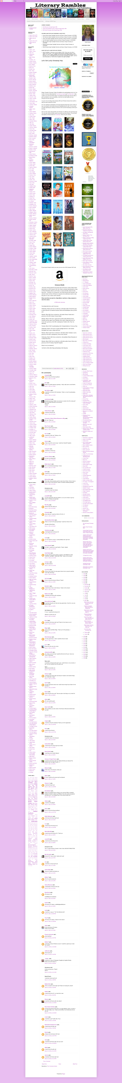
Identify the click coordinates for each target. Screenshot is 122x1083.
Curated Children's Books (88, 375)
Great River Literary (33, 573)
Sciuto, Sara (31, 371)
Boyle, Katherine (32, 84)
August (86, 591)
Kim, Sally (31, 243)
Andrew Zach (85, 440)
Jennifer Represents (87, 475)
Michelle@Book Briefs (49, 520)
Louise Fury (85, 483)
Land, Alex (31, 254)
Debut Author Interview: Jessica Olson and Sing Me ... (89, 603)
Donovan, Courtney (33, 146)
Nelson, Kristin (32, 303)
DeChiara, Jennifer (33, 135)
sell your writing (90, 179)
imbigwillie (47, 448)
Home (28, 18)
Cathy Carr (32, 808)
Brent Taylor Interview (87, 260)
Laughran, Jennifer (33, 256)
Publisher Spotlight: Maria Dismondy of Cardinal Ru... (88, 607)
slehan (46, 925)
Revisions (30, 847)
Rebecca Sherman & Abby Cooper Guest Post (88, 238)
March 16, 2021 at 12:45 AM (50, 1012)
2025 (84, 575)
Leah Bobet (85, 313)
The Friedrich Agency (32, 716)
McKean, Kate (32, 290)
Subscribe (88, 58)
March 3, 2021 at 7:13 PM (50, 779)
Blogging (30, 799)
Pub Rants (85, 492)
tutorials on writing (91, 177)
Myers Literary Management (32, 645)
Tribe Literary (32, 740)
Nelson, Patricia (32, 305)
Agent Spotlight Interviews (46, 18)
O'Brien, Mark (32, 310)
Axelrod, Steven (32, 61)
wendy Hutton (48, 743)
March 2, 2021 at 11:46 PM (50, 724)
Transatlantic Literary (32, 737)
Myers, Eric (31, 302)
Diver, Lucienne (32, 138)
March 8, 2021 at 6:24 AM (50, 888)
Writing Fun (31, 770)
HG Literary (31, 574)
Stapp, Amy (31, 401)
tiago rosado (47, 706)
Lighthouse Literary (33, 616)
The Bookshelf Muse (87, 420)
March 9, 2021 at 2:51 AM (50, 930)
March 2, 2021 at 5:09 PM (50, 695)
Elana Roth (85, 466)
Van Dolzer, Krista (33, 430)
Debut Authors (32, 812)
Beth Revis (85, 279)
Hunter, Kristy (32, 228)
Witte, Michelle (32, 467)
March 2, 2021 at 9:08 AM (50, 500)
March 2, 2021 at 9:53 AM (50, 515)
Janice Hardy (85, 296)
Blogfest (35, 798)
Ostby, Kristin (32, 317)
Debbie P (47, 877)
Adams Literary (32, 490)
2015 (84, 645)
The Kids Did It (70, 94)
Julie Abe (29, 825)
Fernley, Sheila (32, 164)
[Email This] (69, 368)
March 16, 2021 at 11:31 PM (50, 1058)
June (85, 595)
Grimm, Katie (32, 194)
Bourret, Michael (32, 79)
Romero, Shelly (32, 351)
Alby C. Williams (34, 789)
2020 (84, 636)
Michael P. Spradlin (31, 835)
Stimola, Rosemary (33, 406)
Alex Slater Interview (87, 264)
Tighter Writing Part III (87, 361)
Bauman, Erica (32, 66)
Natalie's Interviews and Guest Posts (35, 21)
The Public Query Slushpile (86, 422)
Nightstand (85, 393)
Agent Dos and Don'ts (87, 332)
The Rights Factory (33, 726)
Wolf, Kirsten (32, 470)
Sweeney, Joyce (32, 410)
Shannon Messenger (87, 326)
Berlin (30, 505)
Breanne (46, 999)
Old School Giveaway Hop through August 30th (52, 30)
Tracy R (46, 917)
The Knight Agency (33, 722)
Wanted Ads (32, 860)
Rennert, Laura (32, 339)
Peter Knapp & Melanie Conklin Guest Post (87, 246)
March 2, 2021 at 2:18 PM (50, 606)
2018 (84, 640)
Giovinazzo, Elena (33, 181)
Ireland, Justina (32, 230)
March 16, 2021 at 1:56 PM (50, 1028)
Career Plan (30, 807)
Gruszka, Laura (32, 199)
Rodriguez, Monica (33, 348)
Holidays (33, 819)
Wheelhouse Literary (31, 765)
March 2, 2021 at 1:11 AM (50, 378)
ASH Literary (32, 488)
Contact (87, 18)
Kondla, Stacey (32, 249)
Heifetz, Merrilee (32, 210)
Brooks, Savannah (33, 90)
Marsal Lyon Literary (31, 633)
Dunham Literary (32, 539)
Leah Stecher (35, 826)
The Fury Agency (32, 717)
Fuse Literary (32, 563)
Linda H (46, 1017)
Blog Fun (35, 797)
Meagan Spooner (86, 321)
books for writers (90, 176)
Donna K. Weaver (48, 456)
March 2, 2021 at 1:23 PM (50, 597)
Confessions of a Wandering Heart (86, 456)
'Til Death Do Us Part (87, 555)
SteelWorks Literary (31, 692)
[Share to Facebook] (73, 368)
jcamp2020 (47, 495)
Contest (32, 809)
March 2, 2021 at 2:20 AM (50, 406)
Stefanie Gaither (86, 327)
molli (46, 537)
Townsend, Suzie (32, 421)
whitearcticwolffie (48, 652)
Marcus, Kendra (32, 277)
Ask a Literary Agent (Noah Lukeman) (87, 443)
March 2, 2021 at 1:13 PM (50, 582)
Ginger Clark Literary (31, 571)
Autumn (46, 441)
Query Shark (85, 404)
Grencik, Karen (32, 193)
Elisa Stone (34, 817)
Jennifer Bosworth (86, 297)
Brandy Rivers (86, 280)
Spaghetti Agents (86, 356)
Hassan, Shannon (33, 205)
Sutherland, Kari (32, 409)
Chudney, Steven (32, 113)
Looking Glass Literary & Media (32, 622)
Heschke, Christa (32, 223)
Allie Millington (31, 790)
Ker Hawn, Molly (32, 240)
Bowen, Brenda (32, 81)
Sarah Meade (47, 553)
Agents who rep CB (33, 35)
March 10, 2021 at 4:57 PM (50, 937)
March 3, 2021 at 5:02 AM (50, 739)
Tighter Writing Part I (87, 357)
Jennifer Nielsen (86, 299)
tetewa (46, 699)
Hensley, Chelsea (32, 217)
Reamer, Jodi (32, 333)
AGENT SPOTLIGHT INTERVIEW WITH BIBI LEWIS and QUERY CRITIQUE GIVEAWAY (88, 559)
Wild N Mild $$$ (48, 831)
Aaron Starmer (34, 777)
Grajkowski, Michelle (31, 190)
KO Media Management (32, 606)
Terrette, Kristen (32, 417)
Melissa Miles (48, 479)
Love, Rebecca (32, 263)
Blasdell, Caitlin (32, 78)
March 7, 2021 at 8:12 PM (50, 880)
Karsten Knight (86, 302)
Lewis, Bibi (31, 260)
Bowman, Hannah (33, 82)
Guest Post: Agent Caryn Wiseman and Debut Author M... (88, 618)
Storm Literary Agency (32, 703)
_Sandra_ (47, 958)
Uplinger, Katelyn (32, 426)
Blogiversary (35, 799)
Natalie (46, 775)
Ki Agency (31, 609)
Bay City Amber (48, 854)
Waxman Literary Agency (88, 512)
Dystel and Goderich (31, 544)
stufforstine (47, 950)
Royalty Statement (87, 354)
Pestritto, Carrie (32, 327)
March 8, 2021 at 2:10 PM (50, 906)
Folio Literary (32, 558)
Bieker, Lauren (32, 73)
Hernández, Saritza (33, 222)
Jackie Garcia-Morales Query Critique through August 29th (55, 28)
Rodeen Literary (32, 666)
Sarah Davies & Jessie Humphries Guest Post (87, 272)
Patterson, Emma (33, 324)
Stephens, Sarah (32, 404)
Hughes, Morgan (32, 225)
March (85, 600)
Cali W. (46, 682)
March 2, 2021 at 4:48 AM (50, 437)
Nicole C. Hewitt (34, 837)
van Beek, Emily (32, 427)
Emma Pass (85, 291)
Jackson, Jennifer (33, 233)
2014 (84, 647)
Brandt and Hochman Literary (33, 514)
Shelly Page (30, 852)
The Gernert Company (31, 720)
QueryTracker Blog (87, 409)
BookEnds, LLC (86, 448)
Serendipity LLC (32, 680)
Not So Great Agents (87, 350)
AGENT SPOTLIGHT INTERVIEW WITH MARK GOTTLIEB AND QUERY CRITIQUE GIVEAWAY (88, 551)
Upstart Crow (32, 749)
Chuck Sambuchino (87, 283)
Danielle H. (47, 586)
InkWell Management (32, 588)
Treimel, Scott (32, 423)
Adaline (46, 801)
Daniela (46, 1032)
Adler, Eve (31, 52)
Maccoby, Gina (32, 271)
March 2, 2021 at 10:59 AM (50, 541)
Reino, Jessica (32, 336)
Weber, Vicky (32, 442)
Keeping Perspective (87, 347)
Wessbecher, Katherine (32, 457)
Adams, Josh (32, 49)
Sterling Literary (32, 694)
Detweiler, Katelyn (33, 136)
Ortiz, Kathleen (32, 316)
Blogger (63, 1073)
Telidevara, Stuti (32, 414)
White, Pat (31, 461)
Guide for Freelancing (87, 383)
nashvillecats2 (48, 399)
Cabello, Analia (32, 95)
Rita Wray (47, 504)
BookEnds (31, 508)
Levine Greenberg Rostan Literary (33, 615)
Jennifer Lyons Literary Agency (32, 599)
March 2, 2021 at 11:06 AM (50, 548)
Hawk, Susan (32, 209)
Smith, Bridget (32, 391)
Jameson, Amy (32, 234)
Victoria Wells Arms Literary (32, 754)
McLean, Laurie (32, 291)
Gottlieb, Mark (32, 187)
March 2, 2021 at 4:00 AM (50, 421)
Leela (46, 910)
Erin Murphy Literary (31, 551)
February (86, 632)
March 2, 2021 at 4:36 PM (50, 678)
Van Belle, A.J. (32, 429)
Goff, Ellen (31, 184)
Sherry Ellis (35, 852)
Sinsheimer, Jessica (31, 381)
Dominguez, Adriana (31, 144)
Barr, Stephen (32, 64)
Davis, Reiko (32, 133)
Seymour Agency (32, 682)
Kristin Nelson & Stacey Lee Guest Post (88, 263)
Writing (30, 864)
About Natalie (35, 18)
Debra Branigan (48, 637)
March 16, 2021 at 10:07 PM (50, 1035)
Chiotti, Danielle (32, 111)
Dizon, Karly (31, 139)
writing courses (90, 180)
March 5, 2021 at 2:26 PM (50, 804)
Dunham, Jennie (32, 149)
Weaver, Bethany (32, 439)
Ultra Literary (32, 747)
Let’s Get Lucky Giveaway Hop (87, 630)
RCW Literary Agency (32, 660)
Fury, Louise (31, 176)
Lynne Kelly (30, 829)
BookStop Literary (33, 510)
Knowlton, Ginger (32, 248)
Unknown (47, 673)
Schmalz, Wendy (32, 368)
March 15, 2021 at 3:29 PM (50, 987)
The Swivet (85, 506)
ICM (30, 586)
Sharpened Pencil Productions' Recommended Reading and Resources (88, 417)
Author (36, 793)
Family (29, 818)
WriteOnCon (34, 862)
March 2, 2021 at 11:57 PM (50, 732)
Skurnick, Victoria (33, 384)
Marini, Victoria (32, 279)
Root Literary (32, 668)
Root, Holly (31, 353)
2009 (84, 656)
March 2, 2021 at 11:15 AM (50, 557)
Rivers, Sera (31, 343)
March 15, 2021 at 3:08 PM (50, 979)
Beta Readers (30, 797)
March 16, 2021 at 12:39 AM (50, 1002)
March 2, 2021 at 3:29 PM (50, 648)
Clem (46, 728)
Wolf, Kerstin (32, 468)
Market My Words (86, 390)
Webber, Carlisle (32, 441)
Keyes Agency (32, 608)
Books (36, 804)
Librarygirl (47, 512)
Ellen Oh (84, 290)
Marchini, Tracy (32, 276)
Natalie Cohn (47, 593)
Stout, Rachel (32, 407)
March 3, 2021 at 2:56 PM (50, 755)
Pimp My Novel (86, 400)
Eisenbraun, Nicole (33, 155)
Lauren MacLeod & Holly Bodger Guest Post (88, 258)
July (85, 593)
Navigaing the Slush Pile (88, 486)
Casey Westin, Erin (33, 101)
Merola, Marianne (32, 294)
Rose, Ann (31, 354)
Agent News (31, 781)
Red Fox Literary (32, 662)
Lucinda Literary (32, 623)
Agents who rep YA (33, 40)
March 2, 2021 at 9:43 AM (50, 508)
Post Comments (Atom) (52, 1066)
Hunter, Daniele (32, 226)
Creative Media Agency (32, 524)
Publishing (35, 839)
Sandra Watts (48, 869)
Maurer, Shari (32, 280)
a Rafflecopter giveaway (59, 302)
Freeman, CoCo (32, 175)
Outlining (30, 838)
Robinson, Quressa (33, 345)
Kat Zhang (85, 304)
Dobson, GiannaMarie (31, 142)
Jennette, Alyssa (32, 236)
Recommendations (32, 844)
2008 (84, 658)
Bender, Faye (32, 69)
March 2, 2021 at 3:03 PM (50, 616)
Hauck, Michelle (32, 207)
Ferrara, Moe (32, 165)
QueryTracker (86, 407)
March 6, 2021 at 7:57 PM (50, 865)
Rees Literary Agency (32, 665)
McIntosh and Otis (33, 637)
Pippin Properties (32, 658)
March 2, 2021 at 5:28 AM (50, 444)
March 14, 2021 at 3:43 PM (50, 954)
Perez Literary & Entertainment (32, 656)
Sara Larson (85, 322)
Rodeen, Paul (32, 347)
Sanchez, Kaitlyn (32, 364)
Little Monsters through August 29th (50, 27)
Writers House (32, 769)
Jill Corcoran (85, 477)
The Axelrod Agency (31, 706)
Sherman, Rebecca (33, 374)
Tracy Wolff (34, 857)
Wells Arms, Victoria (31, 449)
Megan (46, 628)
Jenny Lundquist (86, 301)
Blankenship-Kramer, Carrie (32, 76)
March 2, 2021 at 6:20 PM (50, 716)
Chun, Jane (31, 114)
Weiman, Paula (32, 444)
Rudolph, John (32, 358)
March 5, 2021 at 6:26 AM (50, 796)
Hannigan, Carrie (32, 202)
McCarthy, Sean (32, 283)
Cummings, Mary (32, 130)
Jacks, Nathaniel (32, 231)
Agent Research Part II (87, 336)
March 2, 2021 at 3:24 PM (50, 640)
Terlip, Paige (31, 415)
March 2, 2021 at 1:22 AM (50, 395)
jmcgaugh (47, 375)
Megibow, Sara (32, 293)
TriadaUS (31, 738)
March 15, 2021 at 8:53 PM (50, 995)
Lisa (46, 823)
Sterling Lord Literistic (31, 696)
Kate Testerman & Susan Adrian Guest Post (88, 267)
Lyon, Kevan (31, 268)
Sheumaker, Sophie (33, 376)
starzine (46, 1055)
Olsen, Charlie (32, 313)
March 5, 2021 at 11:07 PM (50, 812)
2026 (84, 573)
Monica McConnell (49, 601)
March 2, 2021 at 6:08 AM (50, 460)
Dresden (31, 537)
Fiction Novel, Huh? (87, 345)
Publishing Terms (86, 351)
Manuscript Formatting (87, 348)
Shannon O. (47, 783)
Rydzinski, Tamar (32, 362)
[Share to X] (71, 368)
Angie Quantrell (48, 545)
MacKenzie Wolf (32, 625)
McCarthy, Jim (32, 282)
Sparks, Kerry (32, 398)
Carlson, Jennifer (32, 98)
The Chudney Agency (32, 713)
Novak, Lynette (32, 308)
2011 (84, 652)
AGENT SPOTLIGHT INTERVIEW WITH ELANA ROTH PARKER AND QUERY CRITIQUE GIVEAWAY (88, 537)
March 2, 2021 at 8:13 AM (50, 484)
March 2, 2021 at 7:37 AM (50, 467)
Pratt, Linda (31, 328)
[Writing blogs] (88, 173)
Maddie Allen (47, 984)
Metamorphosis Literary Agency (32, 642)
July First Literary (32, 603)
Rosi (46, 382)
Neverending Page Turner (88, 489)
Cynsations (85, 377)
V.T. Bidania (34, 859)
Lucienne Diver (86, 484)
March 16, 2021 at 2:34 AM (50, 1020)
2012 (84, 650)
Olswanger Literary (33, 650)
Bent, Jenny (31, 70)
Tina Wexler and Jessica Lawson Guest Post (88, 256)
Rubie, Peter (31, 356)
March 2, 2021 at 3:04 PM (50, 623)
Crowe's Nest (85, 458)
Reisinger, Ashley (32, 337)
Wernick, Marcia (32, 454)
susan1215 (47, 839)
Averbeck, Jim (32, 59)
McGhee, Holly (32, 286)
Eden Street (31, 548)
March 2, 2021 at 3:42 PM (50, 657)
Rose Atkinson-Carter (31, 848)
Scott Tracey (85, 324)
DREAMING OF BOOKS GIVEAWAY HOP (88, 567)
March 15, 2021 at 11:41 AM (50, 972)
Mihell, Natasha (32, 296)
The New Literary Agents (88, 503)
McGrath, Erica (32, 288)
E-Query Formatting (87, 343)
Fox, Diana (31, 170)
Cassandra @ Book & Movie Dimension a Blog (55, 418)
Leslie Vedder (30, 828)
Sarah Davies (85, 497)
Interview (34, 821)
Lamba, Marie (32, 253)
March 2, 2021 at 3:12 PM (50, 632)
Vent (30, 750)
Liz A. (46, 644)
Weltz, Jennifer (32, 452)
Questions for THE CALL (88, 353)
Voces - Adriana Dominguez (86, 510)
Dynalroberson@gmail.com (51, 1024)
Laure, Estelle (32, 257)
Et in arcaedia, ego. (87, 467)
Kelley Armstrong (86, 305)
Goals (32, 818)
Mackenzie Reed (31, 830)
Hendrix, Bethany (32, 213)
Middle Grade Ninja (87, 392)
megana (46, 721)
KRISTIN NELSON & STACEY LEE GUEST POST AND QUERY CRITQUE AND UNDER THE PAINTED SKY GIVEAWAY (88, 544)
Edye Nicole (47, 892)
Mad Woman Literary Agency (32, 627)
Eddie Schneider (86, 462)
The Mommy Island (60, 94)
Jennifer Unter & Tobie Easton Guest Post (87, 241)
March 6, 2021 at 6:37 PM (50, 857)
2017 (84, 641)
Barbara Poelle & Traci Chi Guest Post (87, 236)
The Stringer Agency (31, 728)
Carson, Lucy (32, 100)
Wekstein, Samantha (31, 446)
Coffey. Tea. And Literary (88, 453)
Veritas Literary (32, 752)
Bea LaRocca (47, 390)
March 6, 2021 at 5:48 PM (50, 842)
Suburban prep (48, 530)
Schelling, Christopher (31, 366)
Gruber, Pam (31, 198)
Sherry (46, 808)
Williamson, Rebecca (31, 463)
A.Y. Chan (30, 777)
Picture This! (85, 399)
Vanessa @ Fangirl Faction (50, 759)
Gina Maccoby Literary (32, 568)
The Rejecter (85, 505)
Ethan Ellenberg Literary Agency (32, 553)
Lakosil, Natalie (32, 251)
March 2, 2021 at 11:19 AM (50, 565)
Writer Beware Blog (87, 427)
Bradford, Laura (32, 85)
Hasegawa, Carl (32, 204)
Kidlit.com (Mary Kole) (87, 480)
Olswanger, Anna (32, 314)
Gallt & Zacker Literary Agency (32, 565)
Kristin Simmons (86, 311)
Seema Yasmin (34, 851)
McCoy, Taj (31, 285)
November (86, 586)
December (86, 584)
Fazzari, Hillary (32, 162)
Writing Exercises (86, 365)
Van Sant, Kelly (32, 432)
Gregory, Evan (32, 191)
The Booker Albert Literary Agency (33, 710)
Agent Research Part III (88, 337)
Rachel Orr (35, 842)
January (86, 634)
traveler (46, 902)
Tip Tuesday (34, 856)
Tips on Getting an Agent (88, 362)
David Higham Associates (32, 530)
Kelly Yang (30, 826)
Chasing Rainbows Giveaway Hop (88, 615)
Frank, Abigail (32, 171)
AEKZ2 (46, 1047)
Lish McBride (35, 828)
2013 (84, 649)
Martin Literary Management (32, 635)
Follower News (80, 18)
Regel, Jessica (32, 334)
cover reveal (30, 865)
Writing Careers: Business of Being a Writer (88, 429)
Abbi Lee (29, 778)
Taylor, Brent (31, 412)
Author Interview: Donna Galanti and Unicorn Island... (88, 622)
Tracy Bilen (30, 857)
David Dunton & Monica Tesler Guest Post (88, 249)
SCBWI (84, 413)
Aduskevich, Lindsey (31, 55)
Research (30, 846)
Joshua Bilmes (86, 478)
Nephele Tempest (86, 487)
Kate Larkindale (34, 825)
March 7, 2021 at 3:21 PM (50, 873)
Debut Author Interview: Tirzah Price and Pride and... (89, 626)
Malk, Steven (32, 274)
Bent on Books (86, 446)
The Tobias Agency (33, 730)
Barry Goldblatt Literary (87, 445)
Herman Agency (32, 577)
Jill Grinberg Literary (31, 602)
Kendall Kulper (86, 307)
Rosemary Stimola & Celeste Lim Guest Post (88, 230)
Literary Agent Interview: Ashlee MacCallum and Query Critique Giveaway (88, 531)
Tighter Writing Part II (87, 359)
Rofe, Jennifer (32, 350)
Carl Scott (47, 578)
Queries (29, 840)
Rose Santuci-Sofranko (50, 1006)
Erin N (46, 620)
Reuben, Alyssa (32, 342)
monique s (47, 561)
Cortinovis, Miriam (33, 127)
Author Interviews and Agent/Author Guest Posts (64, 18)
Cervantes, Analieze (31, 107)
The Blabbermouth (86, 500)
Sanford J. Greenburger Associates (31, 673)
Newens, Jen (32, 306)
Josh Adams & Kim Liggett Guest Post (87, 253)
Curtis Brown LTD (32, 526)
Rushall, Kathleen (33, 361)
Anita (46, 1039)
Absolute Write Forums (87, 371)
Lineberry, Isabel (32, 262)
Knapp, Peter (32, 245)
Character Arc (86, 342)
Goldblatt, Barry (32, 186)
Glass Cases (85, 472)
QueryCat (85, 406)
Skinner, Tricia (32, 383)
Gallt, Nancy (31, 178)
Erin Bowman (85, 293)
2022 (84, 581)
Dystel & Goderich (86, 461)
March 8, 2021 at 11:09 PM (50, 921)
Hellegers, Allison (32, 212)
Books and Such (86, 449)
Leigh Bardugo (86, 315)
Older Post (75, 1064)
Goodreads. (58, 114)
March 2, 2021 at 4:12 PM (50, 669)
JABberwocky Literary (32, 591)
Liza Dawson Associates (32, 619)
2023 (84, 579)
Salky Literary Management (32, 670)
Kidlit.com (85, 386)
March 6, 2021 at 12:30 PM (50, 827)
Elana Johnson (86, 288)
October (86, 587)
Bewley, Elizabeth (33, 72)
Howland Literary (32, 584)
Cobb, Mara (31, 124)
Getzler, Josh (32, 179)
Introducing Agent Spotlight (32, 28)
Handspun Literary (33, 576)
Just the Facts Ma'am (87, 384)
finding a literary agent (91, 178)
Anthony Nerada (31, 793)
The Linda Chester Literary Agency (33, 724)
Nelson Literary (32, 647)
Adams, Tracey (32, 51)
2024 (84, 577)
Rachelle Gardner (86, 494)
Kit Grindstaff (85, 310)
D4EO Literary (32, 528)
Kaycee (46, 691)
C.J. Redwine (85, 282)
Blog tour (30, 798)
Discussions (30, 814)
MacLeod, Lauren (32, 272)
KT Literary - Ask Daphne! (88, 481)
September (86, 589)
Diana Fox (85, 459)
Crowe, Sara (31, 128)
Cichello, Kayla (32, 116)
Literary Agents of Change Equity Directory (88, 388)
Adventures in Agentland (88, 437)
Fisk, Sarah (31, 168)
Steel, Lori (31, 403)
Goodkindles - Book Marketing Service (87, 381)
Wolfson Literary (32, 767)
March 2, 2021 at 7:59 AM (50, 475)
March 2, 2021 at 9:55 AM (50, 526)
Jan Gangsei (30, 824)
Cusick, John (32, 132)
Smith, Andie (32, 389)
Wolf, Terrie (31, 471)
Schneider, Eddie (32, 370)
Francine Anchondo (49, 934)
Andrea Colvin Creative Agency (32, 498)
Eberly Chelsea (32, 154)
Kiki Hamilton (85, 308)
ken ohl (46, 433)
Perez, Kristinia (32, 325)
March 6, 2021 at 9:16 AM (50, 819)
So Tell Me (35, 853)
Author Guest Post (32, 794)
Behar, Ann (31, 67)
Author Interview (31, 795)
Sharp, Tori (31, 373)
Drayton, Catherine (33, 148)
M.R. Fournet (35, 829)
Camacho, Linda (32, 96)
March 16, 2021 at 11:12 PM (50, 1051)
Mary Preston (48, 426)
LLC (30, 611)
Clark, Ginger (32, 117)
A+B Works (31, 487)
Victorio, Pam (32, 434)
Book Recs (35, 803)
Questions (34, 840)
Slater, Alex (31, 386)
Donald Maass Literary (32, 535)
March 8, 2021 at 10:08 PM (50, 913)
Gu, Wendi (31, 201)
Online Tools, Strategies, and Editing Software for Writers (88, 396)
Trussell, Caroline (32, 424)
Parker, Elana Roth (33, 322)
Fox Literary (31, 560)
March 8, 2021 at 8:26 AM (50, 898)
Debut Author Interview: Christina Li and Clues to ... (89, 611)
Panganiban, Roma (33, 320)
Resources (35, 846)
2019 (84, 638)
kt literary (31, 772)
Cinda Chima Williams (87, 285)
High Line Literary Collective (32, 580)
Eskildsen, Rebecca (31, 160)
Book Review (31, 804)
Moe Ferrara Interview (87, 251)
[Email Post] (67, 368)
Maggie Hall (85, 316)
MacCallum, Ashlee (33, 269)
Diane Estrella (48, 751)
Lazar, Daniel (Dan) (33, 259)
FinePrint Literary (32, 555)
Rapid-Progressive (86, 495)
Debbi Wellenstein (49, 816)
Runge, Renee (32, 359)
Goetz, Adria (31, 182)
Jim (45, 862)
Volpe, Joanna (32, 435)
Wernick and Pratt (33, 763)
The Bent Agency (32, 708)
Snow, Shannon (32, 392)
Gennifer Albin (86, 294)
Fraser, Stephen (32, 173)
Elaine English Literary (87, 464)
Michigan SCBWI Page (51, 21)
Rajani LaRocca (32, 843)
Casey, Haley (32, 103)
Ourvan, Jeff (31, 319)
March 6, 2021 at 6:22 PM (50, 850)
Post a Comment (46, 1061)
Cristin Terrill (85, 286)
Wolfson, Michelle (33, 473)
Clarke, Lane (31, 119)
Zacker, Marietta (32, 476)
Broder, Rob (31, 87)
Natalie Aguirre (48, 464)
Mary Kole (85, 319)
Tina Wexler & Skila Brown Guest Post (87, 270)
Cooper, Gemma (32, 125)
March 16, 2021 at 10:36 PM (50, 1043)
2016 (84, 643)
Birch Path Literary (33, 506)
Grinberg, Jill (31, 196)
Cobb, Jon (31, 122)
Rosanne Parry (34, 847)
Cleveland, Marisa (33, 121)
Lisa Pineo (47, 569)
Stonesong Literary (33, 701)
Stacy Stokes (30, 855)
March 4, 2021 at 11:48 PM (50, 786)
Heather (46, 991)
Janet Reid (85, 473)
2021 (84, 582)
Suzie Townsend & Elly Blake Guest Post (87, 228)
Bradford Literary (32, 511)
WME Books (31, 756)
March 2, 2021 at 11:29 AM (50, 574)
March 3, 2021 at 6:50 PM (50, 763)
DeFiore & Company (31, 533)
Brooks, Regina (32, 89)
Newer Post (44, 1064)
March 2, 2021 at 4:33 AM (50, 429)
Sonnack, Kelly (32, 396)
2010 (84, 654)
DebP (46, 471)
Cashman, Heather (33, 104)
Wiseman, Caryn (32, 465)
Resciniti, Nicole (32, 340)
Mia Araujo (35, 834)
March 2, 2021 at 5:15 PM (50, 702)
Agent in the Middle (87, 439)
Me (33, 831)
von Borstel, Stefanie (31, 438)
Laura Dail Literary (33, 612)
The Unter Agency (33, 732)
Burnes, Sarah (32, 93)
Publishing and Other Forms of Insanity (87, 403)
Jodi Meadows (35, 824)
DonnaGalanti (48, 790)
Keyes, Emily (32, 242)
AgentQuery (85, 372)
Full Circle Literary (33, 561)
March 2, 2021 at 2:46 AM (50, 414)
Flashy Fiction (32, 557)
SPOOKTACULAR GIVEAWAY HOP (86, 564)
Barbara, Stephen (32, 62)
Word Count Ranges (87, 364)
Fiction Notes (85, 378)
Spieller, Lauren (32, 400)
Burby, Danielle (32, 92)
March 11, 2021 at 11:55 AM (50, 946)
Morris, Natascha (32, 300)
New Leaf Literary (32, 648)
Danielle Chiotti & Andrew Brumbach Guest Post (88, 244)
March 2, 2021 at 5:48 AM (50, 452)
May (85, 596)
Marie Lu (84, 318)
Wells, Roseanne (32, 451)
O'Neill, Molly (32, 311)
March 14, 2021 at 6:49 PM (50, 963)
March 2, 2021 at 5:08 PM (50, 687)
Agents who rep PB (33, 36)
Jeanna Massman (48, 884)
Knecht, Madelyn (32, 246)
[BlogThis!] (70, 368)
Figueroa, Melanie (33, 167)
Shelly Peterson (48, 410)
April (85, 598)
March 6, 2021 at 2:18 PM (50, 835)
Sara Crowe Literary (31, 677)
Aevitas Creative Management (32, 492)
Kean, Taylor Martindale (31, 238)
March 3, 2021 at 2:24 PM (50, 747)
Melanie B (47, 768)
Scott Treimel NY (32, 679)
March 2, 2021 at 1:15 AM (50, 386)
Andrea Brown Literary (32, 495)
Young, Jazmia (32, 475)
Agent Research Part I (87, 334)
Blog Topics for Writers (87, 340)
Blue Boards (85, 374)
